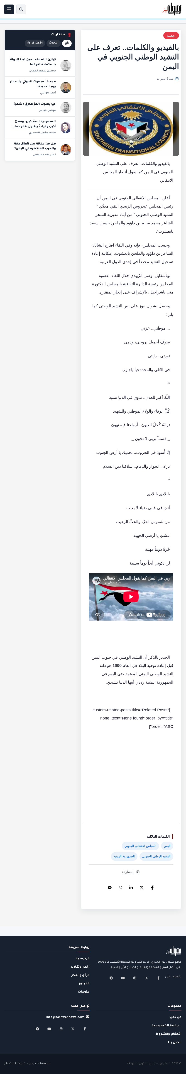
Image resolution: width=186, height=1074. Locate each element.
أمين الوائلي (48, 93)
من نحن (175, 1017)
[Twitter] (141, 886)
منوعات (84, 992)
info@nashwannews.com (65, 1017)
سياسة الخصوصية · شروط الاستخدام (27, 1063)
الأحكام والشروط (168, 1034)
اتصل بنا (174, 1042)
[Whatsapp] (120, 886)
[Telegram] (109, 886)
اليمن (167, 846)
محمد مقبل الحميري (42, 133)
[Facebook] (152, 886)
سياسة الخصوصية (166, 1026)
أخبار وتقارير (80, 967)
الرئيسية (83, 958)
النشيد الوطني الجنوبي (156, 856)
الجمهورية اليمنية (124, 856)
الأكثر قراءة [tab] (35, 43)
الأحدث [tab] (53, 43)
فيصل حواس (47, 110)
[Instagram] (134, 978)
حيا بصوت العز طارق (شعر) (35, 104)
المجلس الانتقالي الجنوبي (140, 846)
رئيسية (171, 35)
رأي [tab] (67, 43)
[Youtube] (123, 978)
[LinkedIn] (131, 886)
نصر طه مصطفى (44, 155)
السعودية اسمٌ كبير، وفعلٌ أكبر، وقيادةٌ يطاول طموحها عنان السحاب (35, 126)
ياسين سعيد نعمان (42, 71)
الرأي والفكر (80, 975)
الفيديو (84, 983)
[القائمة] (9, 9)
